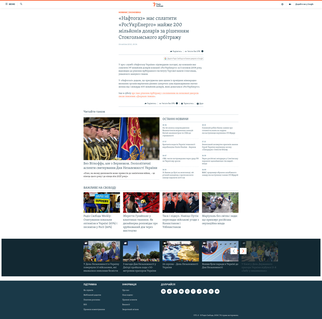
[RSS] (205, 291)
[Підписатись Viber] (193, 291)
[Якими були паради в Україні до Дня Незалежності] (220, 251)
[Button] (176, 51)
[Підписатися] (217, 291)
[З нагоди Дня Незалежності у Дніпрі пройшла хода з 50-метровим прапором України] (141, 251)
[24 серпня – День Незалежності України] (181, 251)
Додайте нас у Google (304, 4)
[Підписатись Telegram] (199, 291)
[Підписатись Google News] (169, 291)
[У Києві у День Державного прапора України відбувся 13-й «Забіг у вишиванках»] (260, 251)
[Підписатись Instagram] (187, 291)
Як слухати (88, 290)
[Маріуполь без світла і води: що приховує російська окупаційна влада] (220, 202)
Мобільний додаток (92, 295)
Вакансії (126, 305)
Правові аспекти (129, 300)
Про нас (125, 290)
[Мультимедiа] (290, 4)
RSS (85, 305)
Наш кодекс (127, 295)
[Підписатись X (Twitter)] (175, 291)
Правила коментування (94, 309)
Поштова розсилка (92, 300)
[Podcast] (211, 291)
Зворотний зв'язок (130, 309)
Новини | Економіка (130, 12)
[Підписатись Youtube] (181, 291)
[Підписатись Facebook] (163, 291)
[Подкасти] (282, 4)
